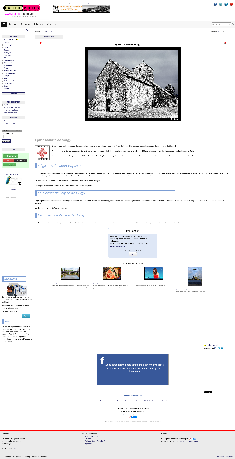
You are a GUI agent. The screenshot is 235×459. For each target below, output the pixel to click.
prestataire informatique (189, 441)
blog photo (220, 31)
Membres (13, 118)
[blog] (146, 400)
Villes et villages (9, 63)
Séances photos (9, 45)
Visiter (132, 254)
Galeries (25, 24)
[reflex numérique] (121, 400)
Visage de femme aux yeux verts (101, 283)
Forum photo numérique (11, 110)
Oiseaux (6, 50)
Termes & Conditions (225, 457)
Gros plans (7, 76)
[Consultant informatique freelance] (133, 417)
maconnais (20, 160)
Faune (6, 47)
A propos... (89, 444)
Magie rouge (158, 421)
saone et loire (8, 160)
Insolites (7, 89)
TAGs (6, 97)
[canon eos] (111, 400)
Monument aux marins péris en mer (185, 289)
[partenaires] (157, 400)
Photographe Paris (118, 421)
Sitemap (88, 439)
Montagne (7, 55)
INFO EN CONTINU (13, 102)
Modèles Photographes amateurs (132, 421)
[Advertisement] (16, 235)
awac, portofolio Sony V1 (87, 4)
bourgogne (9, 164)
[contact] (164, 400)
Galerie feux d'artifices (148, 421)
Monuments (49, 31)
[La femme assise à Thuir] (224, 43)
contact (16, 448)
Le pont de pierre (56, 283)
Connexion (7, 121)
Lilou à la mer (138, 283)
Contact (51, 24)
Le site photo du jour (12, 174)
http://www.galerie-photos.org (133, 395)
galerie (43, 31)
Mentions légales (91, 436)
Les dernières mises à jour (11, 112)
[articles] (140, 400)
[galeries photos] (132, 400)
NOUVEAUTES (9, 40)
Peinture (6, 68)
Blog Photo (7, 105)
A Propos (38, 24)
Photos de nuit (9, 81)
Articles (13, 94)
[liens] (151, 400)
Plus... (26, 316)
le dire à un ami (212, 345)
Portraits (7, 42)
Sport (5, 78)
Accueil (13, 24)
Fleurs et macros (10, 73)
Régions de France (10, 71)
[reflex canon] (102, 400)
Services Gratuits (9, 123)
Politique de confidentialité (95, 441)
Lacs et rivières (9, 60)
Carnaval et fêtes (10, 83)
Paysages (7, 53)
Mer (5, 58)
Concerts (7, 86)
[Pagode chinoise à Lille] (40, 43)
